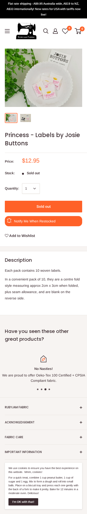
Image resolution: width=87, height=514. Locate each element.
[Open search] (46, 31)
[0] (78, 31)
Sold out (43, 206)
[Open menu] (7, 31)
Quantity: (12, 188)
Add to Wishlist (21, 236)
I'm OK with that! (23, 502)
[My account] (55, 31)
